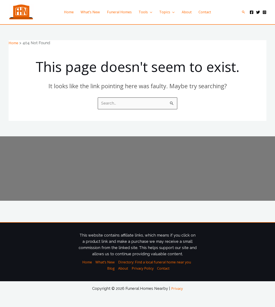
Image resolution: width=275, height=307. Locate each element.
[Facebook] (252, 12)
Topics (164, 12)
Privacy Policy (143, 268)
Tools (143, 12)
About (187, 12)
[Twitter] (258, 12)
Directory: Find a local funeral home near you (154, 262)
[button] (243, 12)
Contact (205, 12)
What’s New (90, 12)
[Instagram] (264, 12)
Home (69, 12)
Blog (111, 268)
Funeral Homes (119, 12)
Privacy (177, 288)
